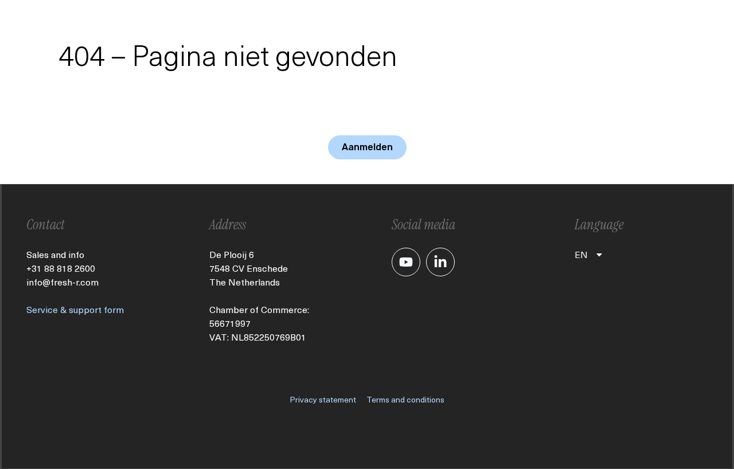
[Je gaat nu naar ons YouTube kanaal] (406, 262)
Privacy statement (323, 399)
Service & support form (75, 309)
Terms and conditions (405, 399)
